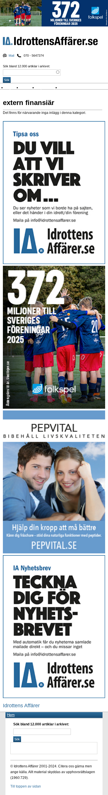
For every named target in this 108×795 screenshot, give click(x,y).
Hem (11, 715)
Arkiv (65, 87)
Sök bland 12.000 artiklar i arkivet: (26, 66)
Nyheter (13, 87)
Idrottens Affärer (50, 42)
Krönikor (29, 87)
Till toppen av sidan (25, 786)
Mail (11, 55)
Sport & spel (48, 87)
